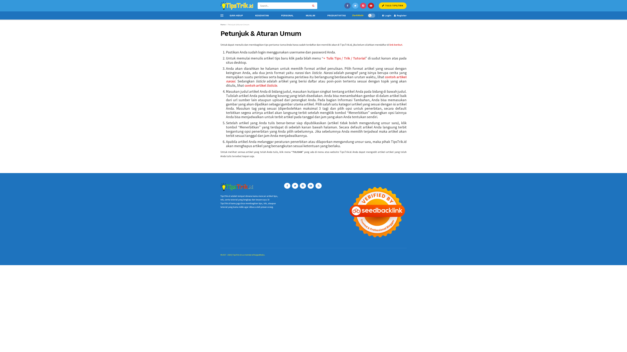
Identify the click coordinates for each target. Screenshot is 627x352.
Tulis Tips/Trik (394, 5)
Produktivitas (336, 15)
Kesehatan (262, 15)
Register (401, 15)
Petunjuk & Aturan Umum (238, 24)
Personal (287, 15)
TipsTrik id (237, 255)
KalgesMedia (259, 255)
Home (222, 24)
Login (387, 15)
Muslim (310, 15)
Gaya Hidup (236, 15)
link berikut (395, 44)
